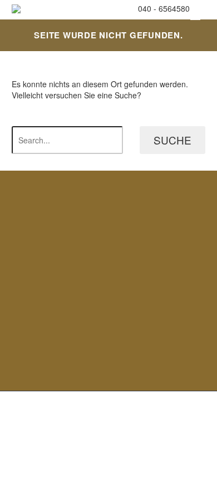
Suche (172, 139)
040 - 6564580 (164, 8)
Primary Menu (195, 16)
